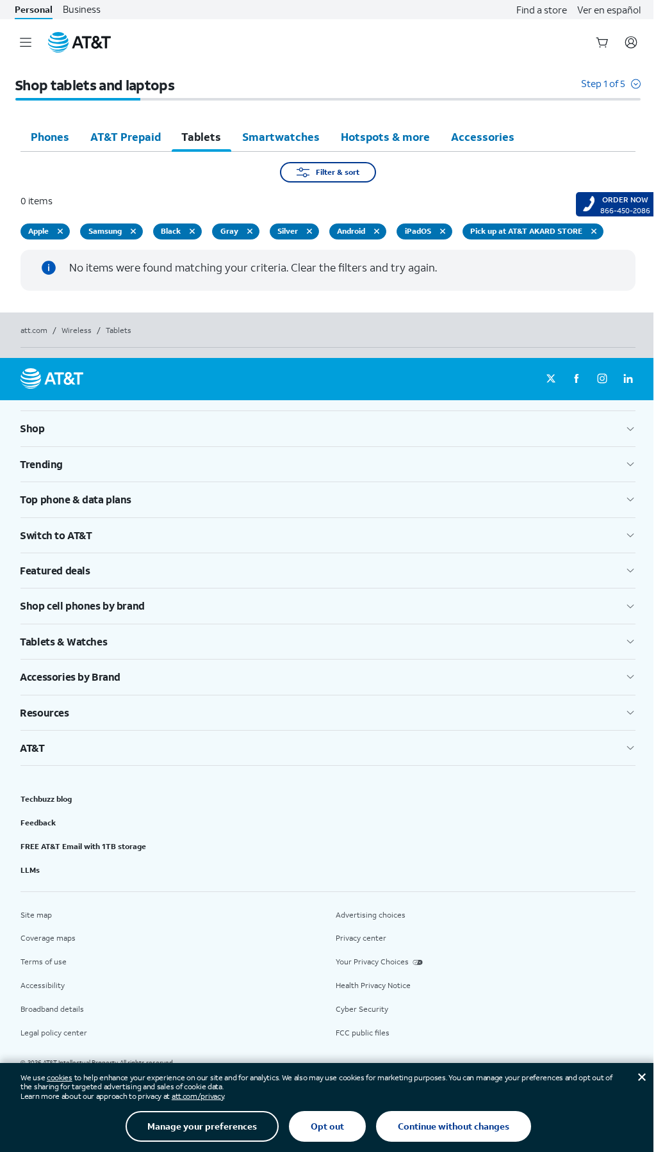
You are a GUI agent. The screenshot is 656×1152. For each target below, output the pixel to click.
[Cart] (602, 42)
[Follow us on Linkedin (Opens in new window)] (628, 379)
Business (82, 9)
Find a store (541, 9)
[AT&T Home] (79, 42)
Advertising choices (371, 915)
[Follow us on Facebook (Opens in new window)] (576, 379)
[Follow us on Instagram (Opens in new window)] (602, 379)
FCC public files (363, 1032)
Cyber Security (362, 1009)
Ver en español (609, 9)
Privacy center (361, 938)
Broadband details (52, 1009)
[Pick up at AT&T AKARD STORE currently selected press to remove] (594, 231)
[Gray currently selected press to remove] (250, 231)
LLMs (30, 870)
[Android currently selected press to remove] (377, 231)
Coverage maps (48, 938)
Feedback (38, 822)
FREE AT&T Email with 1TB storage (83, 846)
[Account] (631, 42)
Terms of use (43, 961)
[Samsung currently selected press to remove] (133, 231)
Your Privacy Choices (372, 961)
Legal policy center (53, 1032)
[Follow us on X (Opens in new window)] (551, 379)
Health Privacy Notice (373, 985)
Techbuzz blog (46, 799)
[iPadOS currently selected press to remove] (443, 231)
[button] (611, 90)
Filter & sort (337, 172)
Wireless (77, 330)
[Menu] (25, 42)
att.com (33, 330)
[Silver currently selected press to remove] (309, 231)
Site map (36, 915)
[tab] (49, 136)
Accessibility (42, 985)
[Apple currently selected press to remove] (60, 231)
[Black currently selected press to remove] (192, 231)
